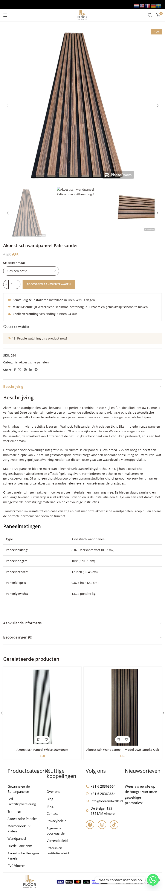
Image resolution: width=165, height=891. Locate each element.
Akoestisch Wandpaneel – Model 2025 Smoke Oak (122, 750)
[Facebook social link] (14, 370)
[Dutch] (136, 5)
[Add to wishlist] (46, 739)
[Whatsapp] (153, 880)
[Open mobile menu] (5, 15)
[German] (153, 5)
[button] (7, 105)
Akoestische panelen (34, 362)
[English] (142, 5)
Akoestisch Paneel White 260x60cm (42, 750)
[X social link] (20, 370)
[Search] (150, 15)
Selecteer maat (14, 263)
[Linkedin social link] (30, 370)
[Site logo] (82, 15)
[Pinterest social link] (25, 370)
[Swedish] (159, 5)
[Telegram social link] (36, 370)
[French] (148, 5)
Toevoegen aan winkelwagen (49, 284)
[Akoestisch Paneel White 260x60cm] (42, 707)
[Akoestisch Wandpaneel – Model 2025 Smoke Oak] (123, 707)
